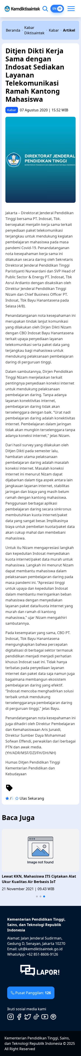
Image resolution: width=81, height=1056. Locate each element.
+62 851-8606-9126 (42, 954)
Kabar (54, 30)
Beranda (13, 30)
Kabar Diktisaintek (34, 30)
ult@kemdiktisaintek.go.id (40, 948)
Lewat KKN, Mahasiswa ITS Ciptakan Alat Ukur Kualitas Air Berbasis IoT (39, 879)
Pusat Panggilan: (33, 992)
